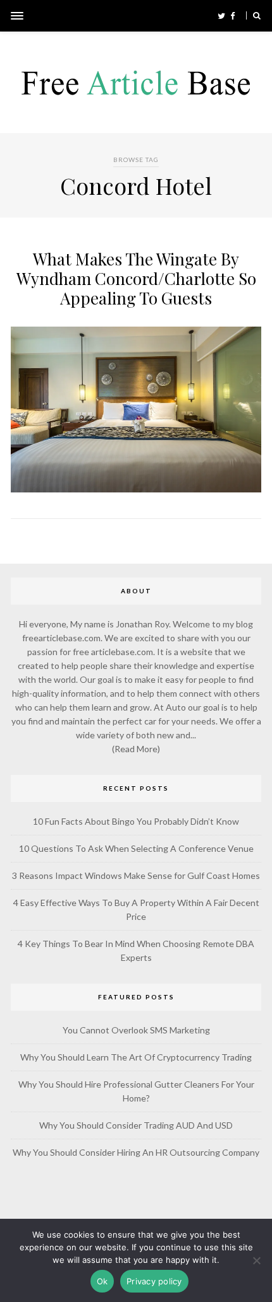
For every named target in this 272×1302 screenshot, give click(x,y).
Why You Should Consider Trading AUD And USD (136, 1125)
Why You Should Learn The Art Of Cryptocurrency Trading (136, 1057)
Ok (102, 1281)
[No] (256, 1260)
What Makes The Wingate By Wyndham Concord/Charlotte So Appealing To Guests (136, 278)
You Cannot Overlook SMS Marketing (136, 1030)
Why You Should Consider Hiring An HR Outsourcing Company (136, 1152)
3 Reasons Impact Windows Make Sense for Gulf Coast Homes (136, 875)
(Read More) (136, 748)
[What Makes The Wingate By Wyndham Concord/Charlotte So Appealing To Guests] (136, 489)
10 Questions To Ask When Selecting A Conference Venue (136, 848)
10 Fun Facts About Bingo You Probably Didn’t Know (136, 821)
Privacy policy (154, 1281)
